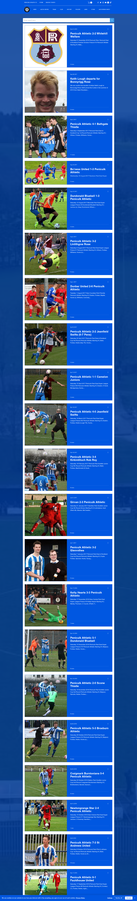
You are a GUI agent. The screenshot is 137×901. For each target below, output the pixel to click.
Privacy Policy (80, 898)
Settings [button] (109, 898)
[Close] (135, 898)
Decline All (119, 898)
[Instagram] (103, 2)
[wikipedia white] (108, 2)
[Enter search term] (112, 20)
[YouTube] (106, 2)
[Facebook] (98, 2)
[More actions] (108, 29)
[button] (41, 2)
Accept (129, 898)
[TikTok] (111, 2)
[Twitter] (100, 2)
